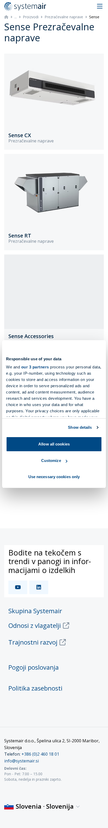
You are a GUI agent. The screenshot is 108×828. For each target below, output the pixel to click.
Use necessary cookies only (54, 476)
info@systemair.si (21, 761)
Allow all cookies (54, 444)
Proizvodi (31, 16)
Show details (80, 427)
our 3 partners (35, 367)
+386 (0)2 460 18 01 (40, 754)
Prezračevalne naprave (64, 16)
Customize (51, 460)
